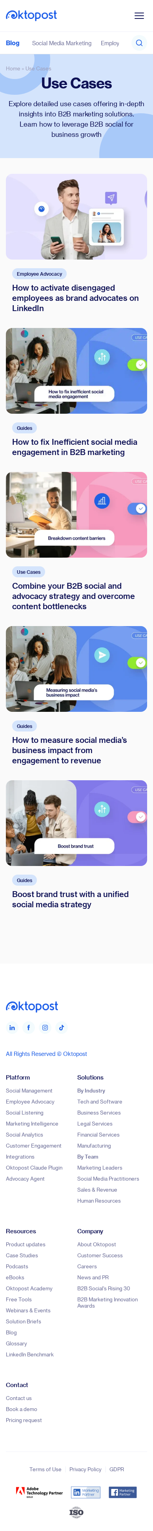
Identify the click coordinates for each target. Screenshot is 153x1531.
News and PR (93, 1277)
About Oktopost (96, 1244)
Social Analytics (24, 1134)
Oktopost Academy (29, 1288)
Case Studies (22, 1255)
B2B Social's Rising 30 (103, 1288)
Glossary (16, 1343)
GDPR (116, 1469)
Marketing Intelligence (32, 1123)
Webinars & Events (28, 1310)
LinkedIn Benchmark (30, 1354)
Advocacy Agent (25, 1178)
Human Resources (99, 1200)
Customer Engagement (34, 1145)
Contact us (19, 1398)
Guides (24, 428)
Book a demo (21, 1409)
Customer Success (100, 1255)
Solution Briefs (23, 1321)
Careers (87, 1266)
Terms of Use (45, 1469)
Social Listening (25, 1112)
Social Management (29, 1090)
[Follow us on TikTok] (61, 1027)
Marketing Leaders (99, 1167)
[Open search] (139, 43)
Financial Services (98, 1134)
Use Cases (28, 572)
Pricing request (24, 1420)
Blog (13, 42)
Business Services (99, 1112)
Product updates (26, 1244)
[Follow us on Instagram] (45, 1027)
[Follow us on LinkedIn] (12, 1027)
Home (13, 68)
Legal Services (95, 1123)
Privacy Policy (85, 1469)
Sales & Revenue (97, 1189)
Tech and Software (99, 1101)
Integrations (20, 1156)
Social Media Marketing (61, 43)
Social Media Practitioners (108, 1178)
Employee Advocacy (39, 273)
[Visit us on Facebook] (28, 1027)
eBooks (15, 1277)
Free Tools (19, 1299)
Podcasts (17, 1266)
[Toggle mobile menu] (139, 16)
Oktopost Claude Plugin (34, 1167)
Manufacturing (94, 1145)
